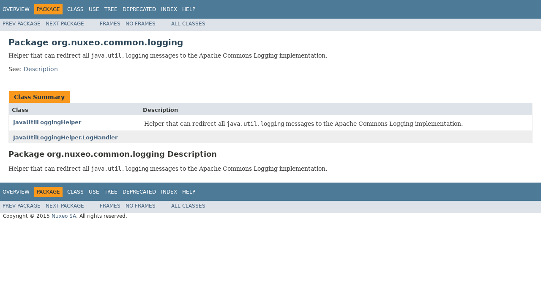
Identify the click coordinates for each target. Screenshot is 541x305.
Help (188, 9)
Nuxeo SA (64, 216)
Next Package (65, 24)
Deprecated (139, 9)
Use (94, 9)
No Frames (141, 24)
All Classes (188, 24)
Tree (110, 9)
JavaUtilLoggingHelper (47, 122)
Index (169, 9)
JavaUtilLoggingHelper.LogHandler (65, 137)
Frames (110, 24)
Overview (16, 9)
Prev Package (22, 24)
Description (41, 69)
